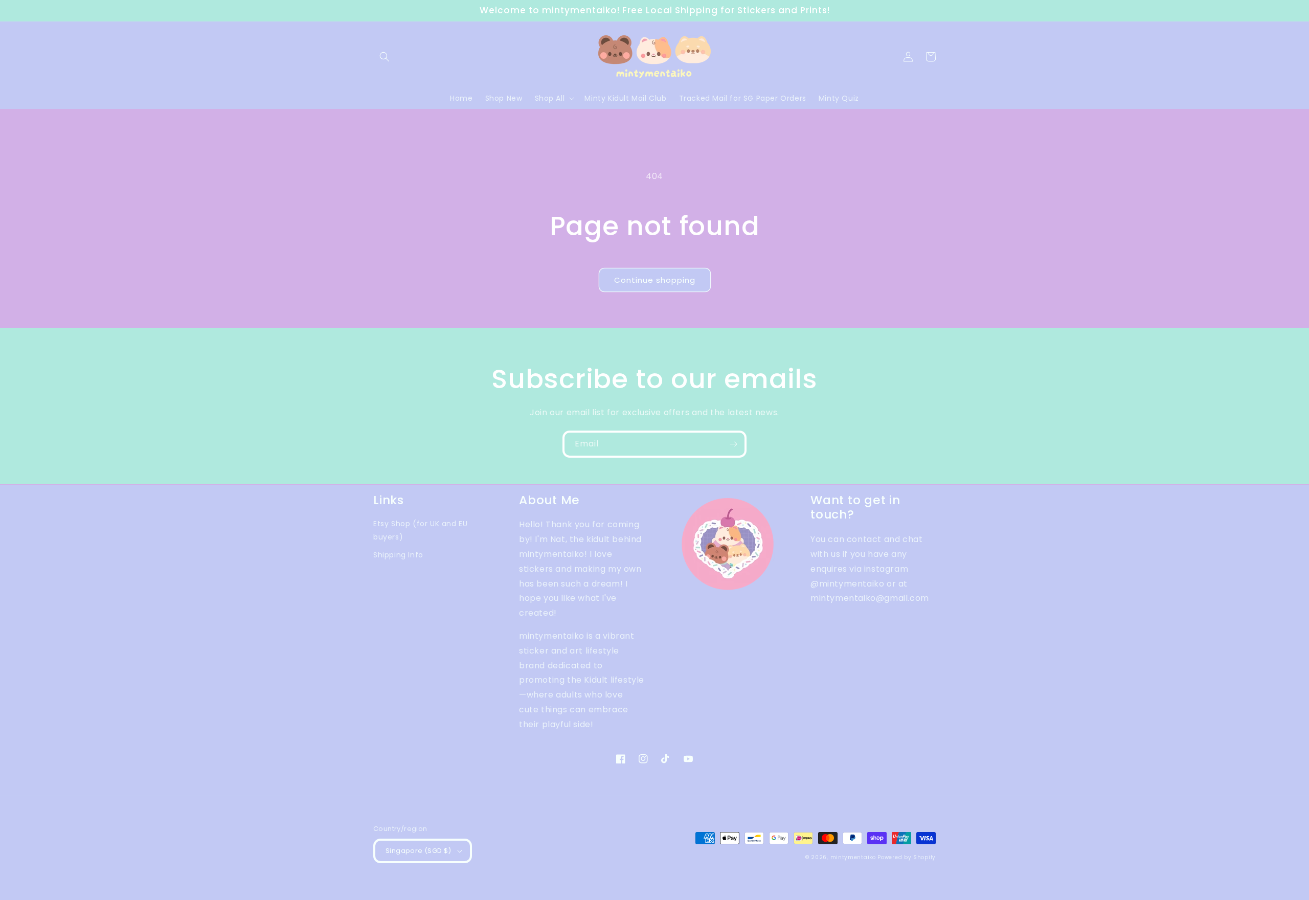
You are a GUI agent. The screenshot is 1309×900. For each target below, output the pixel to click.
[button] (384, 57)
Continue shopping (654, 280)
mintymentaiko (853, 857)
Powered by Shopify (906, 857)
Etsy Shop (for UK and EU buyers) (420, 530)
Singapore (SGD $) (419, 851)
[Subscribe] (733, 444)
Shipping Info (398, 555)
